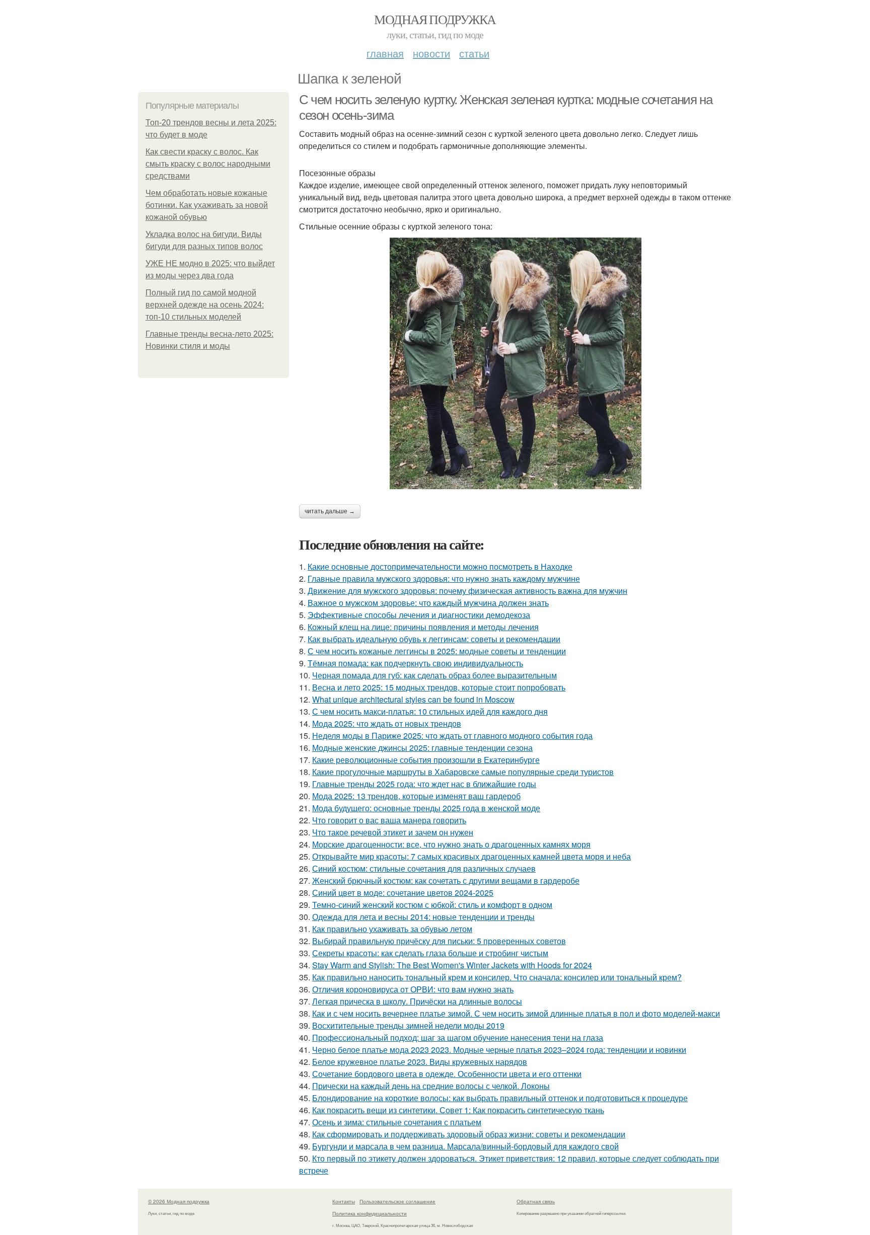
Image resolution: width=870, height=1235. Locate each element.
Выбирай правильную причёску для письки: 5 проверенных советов (439, 941)
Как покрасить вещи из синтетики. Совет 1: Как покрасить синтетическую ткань (458, 1110)
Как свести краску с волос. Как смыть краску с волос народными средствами (208, 163)
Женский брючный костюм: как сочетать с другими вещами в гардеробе (445, 880)
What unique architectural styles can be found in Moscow (413, 699)
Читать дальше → (330, 511)
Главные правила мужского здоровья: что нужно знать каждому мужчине (444, 578)
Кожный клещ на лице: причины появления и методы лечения (423, 627)
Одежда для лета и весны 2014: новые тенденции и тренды (423, 916)
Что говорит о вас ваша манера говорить (389, 820)
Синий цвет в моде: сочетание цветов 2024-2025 (402, 892)
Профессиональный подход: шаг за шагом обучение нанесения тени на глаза (457, 1037)
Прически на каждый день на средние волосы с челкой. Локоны (431, 1086)
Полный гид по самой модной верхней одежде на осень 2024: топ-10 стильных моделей (205, 304)
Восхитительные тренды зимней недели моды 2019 (408, 1025)
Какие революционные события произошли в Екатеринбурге (426, 759)
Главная (385, 53)
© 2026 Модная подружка (178, 1201)
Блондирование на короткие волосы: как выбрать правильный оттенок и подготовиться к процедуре (500, 1098)
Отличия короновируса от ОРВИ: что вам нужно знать (413, 989)
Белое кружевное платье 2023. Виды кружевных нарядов (419, 1061)
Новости (431, 53)
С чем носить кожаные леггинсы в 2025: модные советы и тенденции (437, 651)
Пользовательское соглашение (397, 1201)
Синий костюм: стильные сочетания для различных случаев (424, 868)
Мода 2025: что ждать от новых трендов (386, 723)
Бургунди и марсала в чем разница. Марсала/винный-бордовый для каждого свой (465, 1146)
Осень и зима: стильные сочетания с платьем (396, 1122)
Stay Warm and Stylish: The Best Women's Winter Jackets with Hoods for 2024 (452, 965)
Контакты (343, 1201)
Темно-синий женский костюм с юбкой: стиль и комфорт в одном (432, 904)
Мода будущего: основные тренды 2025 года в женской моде (426, 808)
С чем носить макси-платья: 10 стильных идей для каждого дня (430, 711)
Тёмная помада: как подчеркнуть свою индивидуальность (415, 663)
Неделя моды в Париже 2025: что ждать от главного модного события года (452, 735)
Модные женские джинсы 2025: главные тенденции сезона (422, 747)
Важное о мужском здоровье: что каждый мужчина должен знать (428, 602)
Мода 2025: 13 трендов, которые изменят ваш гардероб (416, 796)
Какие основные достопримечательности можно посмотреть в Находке (440, 566)
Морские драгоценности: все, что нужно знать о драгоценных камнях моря (451, 844)
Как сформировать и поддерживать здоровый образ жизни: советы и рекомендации (468, 1134)
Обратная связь (536, 1201)
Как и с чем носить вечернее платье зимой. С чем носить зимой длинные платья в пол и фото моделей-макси (516, 1013)
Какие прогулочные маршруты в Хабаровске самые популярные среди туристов (463, 772)
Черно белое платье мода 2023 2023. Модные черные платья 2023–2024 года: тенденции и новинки (499, 1049)
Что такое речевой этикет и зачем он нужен (392, 832)
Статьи (474, 53)
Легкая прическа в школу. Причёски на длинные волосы (417, 1001)
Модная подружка (434, 19)
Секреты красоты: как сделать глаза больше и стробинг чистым (430, 953)
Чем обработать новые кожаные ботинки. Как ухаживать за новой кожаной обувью (207, 205)
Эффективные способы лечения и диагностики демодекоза (419, 615)
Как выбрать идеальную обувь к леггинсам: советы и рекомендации (434, 639)
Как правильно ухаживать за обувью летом (392, 929)
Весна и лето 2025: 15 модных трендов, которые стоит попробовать (438, 687)
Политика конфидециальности (369, 1213)
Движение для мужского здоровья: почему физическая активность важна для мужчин (467, 590)
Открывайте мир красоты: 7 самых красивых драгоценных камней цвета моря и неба (471, 856)
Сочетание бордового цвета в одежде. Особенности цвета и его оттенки (447, 1073)
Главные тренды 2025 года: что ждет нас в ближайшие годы (424, 784)
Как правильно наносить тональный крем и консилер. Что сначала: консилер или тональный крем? (497, 977)
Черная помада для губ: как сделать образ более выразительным (434, 675)
